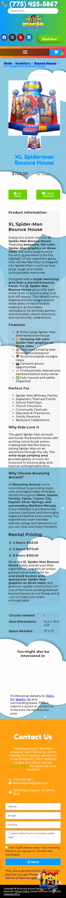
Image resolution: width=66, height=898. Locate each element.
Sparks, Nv (23, 699)
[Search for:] (33, 10)
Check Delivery (48, 194)
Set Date (18, 194)
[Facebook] (4, 37)
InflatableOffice (12, 894)
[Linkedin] (29, 37)
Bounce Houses (45, 63)
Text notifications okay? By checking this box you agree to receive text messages (32, 851)
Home (8, 63)
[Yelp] (20, 37)
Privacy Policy (22, 891)
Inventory (23, 63)
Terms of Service (17, 878)
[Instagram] (12, 37)
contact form (19, 766)
